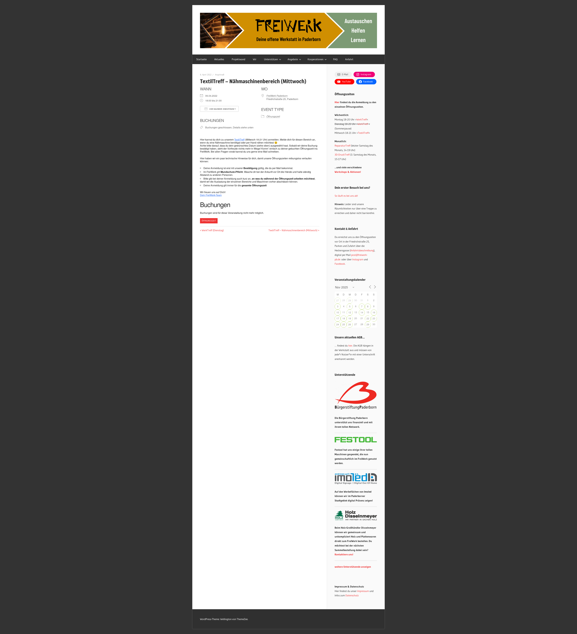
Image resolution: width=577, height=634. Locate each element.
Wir (254, 59)
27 (337, 300)
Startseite (201, 59)
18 (343, 318)
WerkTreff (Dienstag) (213, 230)
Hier (337, 102)
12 (349, 312)
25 (343, 324)
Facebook (340, 263)
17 (337, 318)
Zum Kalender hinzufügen (221, 109)
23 (373, 318)
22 (367, 318)
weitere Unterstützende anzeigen (353, 566)
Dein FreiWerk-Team (211, 195)
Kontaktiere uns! (344, 554)
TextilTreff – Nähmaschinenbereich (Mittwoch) (293, 230)
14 (361, 312)
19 (349, 318)
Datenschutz (352, 595)
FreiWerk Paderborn (277, 95)
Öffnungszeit (273, 116)
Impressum (363, 591)
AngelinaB (219, 74)
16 (373, 312)
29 (349, 300)
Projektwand (238, 59)
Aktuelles (219, 59)
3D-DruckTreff (342, 154)
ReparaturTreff (342, 145)
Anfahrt (349, 59)
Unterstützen (271, 59)
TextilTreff (239, 139)
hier (350, 345)
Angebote (293, 59)
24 (337, 324)
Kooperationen (315, 59)
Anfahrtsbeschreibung (362, 250)
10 (337, 312)
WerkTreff (361, 119)
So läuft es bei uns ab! (346, 195)
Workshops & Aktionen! (348, 171)
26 (349, 324)
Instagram (357, 259)
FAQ (335, 59)
